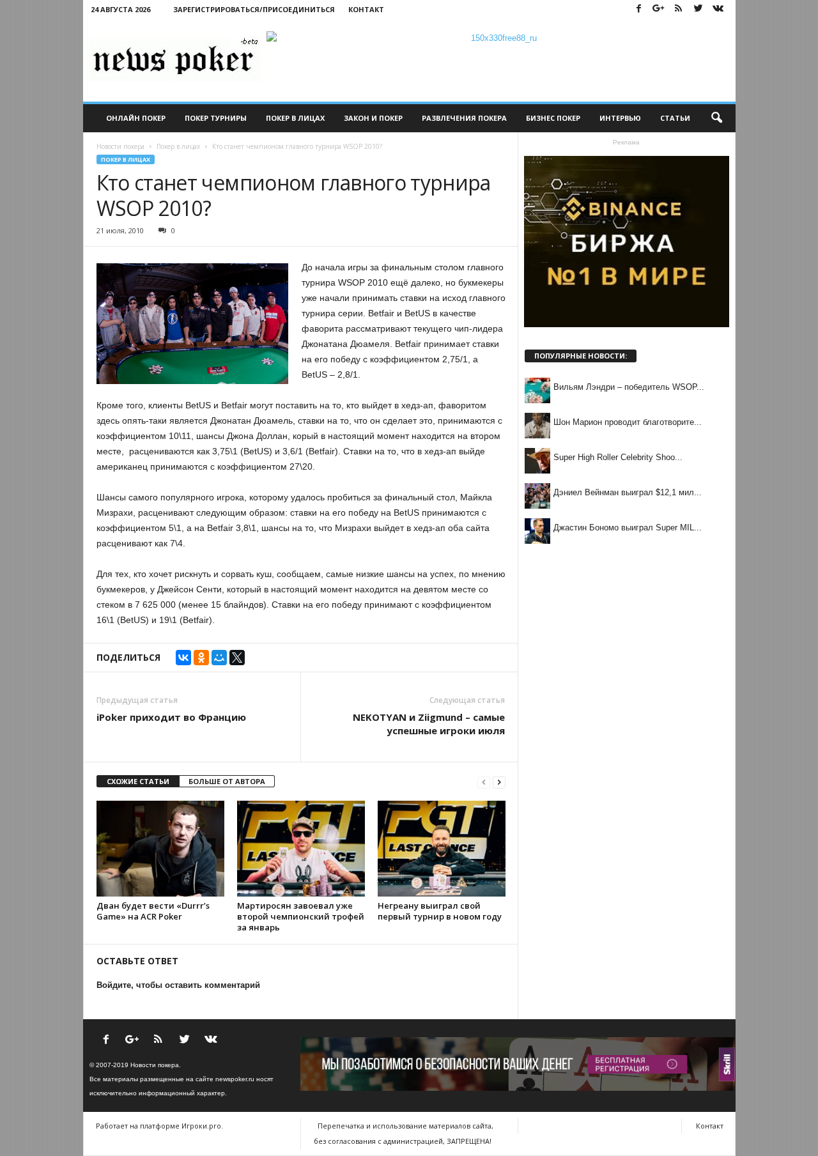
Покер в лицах (295, 118)
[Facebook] (639, 9)
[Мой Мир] (219, 657)
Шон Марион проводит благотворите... (627, 422)
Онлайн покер (136, 118)
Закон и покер (373, 118)
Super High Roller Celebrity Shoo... (618, 457)
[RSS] (678, 9)
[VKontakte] (718, 9)
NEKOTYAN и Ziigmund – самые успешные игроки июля (429, 724)
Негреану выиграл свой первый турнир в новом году (440, 911)
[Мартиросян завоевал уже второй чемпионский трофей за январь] (301, 849)
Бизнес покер (553, 118)
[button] (716, 118)
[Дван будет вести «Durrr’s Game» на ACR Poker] (160, 849)
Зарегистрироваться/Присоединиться (254, 9)
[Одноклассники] (201, 657)
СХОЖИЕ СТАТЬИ (138, 781)
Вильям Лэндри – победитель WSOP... (628, 387)
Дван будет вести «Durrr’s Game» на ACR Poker (153, 911)
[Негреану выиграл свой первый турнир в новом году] (441, 849)
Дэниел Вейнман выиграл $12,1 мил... (627, 492)
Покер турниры (216, 118)
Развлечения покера (464, 118)
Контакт (366, 9)
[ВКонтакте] (183, 657)
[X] (237, 657)
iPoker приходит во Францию (171, 717)
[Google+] (659, 9)
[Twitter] (698, 9)
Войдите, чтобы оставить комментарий (178, 985)
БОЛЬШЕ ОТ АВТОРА (227, 781)
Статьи (675, 118)
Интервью (620, 118)
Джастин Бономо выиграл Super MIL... (627, 527)
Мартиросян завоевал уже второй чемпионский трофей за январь (300, 916)
